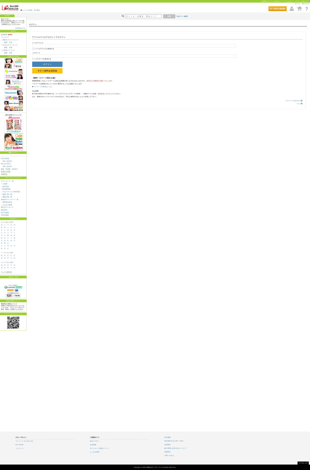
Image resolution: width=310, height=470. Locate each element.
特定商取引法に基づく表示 (173, 441)
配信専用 (4, 210)
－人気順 (4, 184)
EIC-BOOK (20, 445)
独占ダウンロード (7, 207)
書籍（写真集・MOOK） (10, 169)
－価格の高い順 (6, 197)
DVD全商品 (5, 158)
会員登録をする (20, 28)
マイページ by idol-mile (24, 441)
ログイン (297, 3)
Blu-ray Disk (6, 164)
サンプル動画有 (6, 272)
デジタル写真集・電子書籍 (31, 10)
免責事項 (167, 452)
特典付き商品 (6, 171)
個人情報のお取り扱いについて (175, 448)
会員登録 (93, 445)
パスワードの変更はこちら (42, 86)
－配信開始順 (6, 189)
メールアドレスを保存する (44, 49)
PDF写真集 (5, 212)
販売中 (9, 161)
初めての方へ (306, 3)
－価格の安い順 (6, 194)
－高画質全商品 (6, 202)
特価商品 (4, 174)
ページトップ (303, 463)
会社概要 (167, 437)
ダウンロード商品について (99, 448)
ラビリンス (19, 448)
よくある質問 (94, 452)
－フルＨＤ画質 (6, 205)
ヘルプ (298, 103)
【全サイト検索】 (182, 16)
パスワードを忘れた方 (293, 101)
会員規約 (167, 444)
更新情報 (4, 34)
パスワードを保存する (43, 59)
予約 (4, 161)
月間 (10, 42)
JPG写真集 (5, 215)
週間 (5, 42)
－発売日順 (5, 186)
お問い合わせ (169, 455)
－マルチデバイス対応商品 (10, 192)
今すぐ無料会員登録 (47, 71)
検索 (169, 16)
